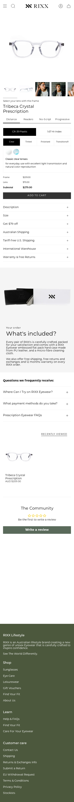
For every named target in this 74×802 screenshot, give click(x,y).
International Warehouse (19, 249)
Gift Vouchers (12, 688)
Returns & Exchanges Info (20, 762)
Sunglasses (10, 669)
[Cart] (69, 6)
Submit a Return (14, 768)
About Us (9, 700)
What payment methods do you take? (30, 403)
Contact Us (10, 750)
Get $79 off (10, 224)
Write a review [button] (37, 530)
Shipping (9, 756)
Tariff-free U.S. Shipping (19, 240)
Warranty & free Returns (19, 257)
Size (5, 215)
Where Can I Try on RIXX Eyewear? (28, 392)
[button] (11, 119)
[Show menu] (5, 6)
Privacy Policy (12, 787)
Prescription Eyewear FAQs (22, 415)
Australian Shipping (16, 232)
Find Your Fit (11, 694)
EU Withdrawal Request (19, 774)
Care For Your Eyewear (18, 731)
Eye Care (9, 676)
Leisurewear (11, 682)
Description (11, 207)
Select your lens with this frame (21, 101)
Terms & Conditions (16, 780)
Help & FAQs (11, 719)
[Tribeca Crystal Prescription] (19, 455)
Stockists (9, 793)
